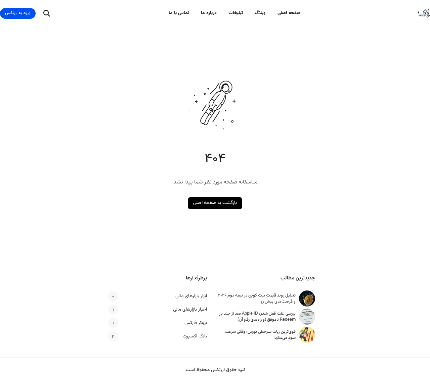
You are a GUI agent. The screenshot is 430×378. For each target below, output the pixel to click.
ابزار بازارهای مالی (191, 296)
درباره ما (209, 13)
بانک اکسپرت (195, 336)
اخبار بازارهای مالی (190, 309)
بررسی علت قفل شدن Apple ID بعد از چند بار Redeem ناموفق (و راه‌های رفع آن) (257, 316)
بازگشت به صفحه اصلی (215, 203)
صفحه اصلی (289, 13)
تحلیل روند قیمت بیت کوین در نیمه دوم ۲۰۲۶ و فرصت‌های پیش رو (257, 298)
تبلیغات (235, 13)
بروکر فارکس (195, 323)
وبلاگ (260, 13)
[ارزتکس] (424, 13)
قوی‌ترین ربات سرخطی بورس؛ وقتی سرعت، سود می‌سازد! (259, 334)
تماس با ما (179, 13)
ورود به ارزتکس (18, 13)
